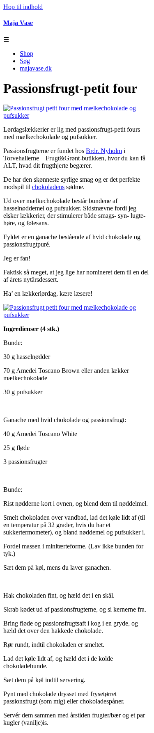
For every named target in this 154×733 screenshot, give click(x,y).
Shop (26, 53)
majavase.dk (36, 68)
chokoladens (48, 186)
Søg (25, 60)
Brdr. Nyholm (104, 150)
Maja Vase (18, 22)
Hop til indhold (23, 6)
